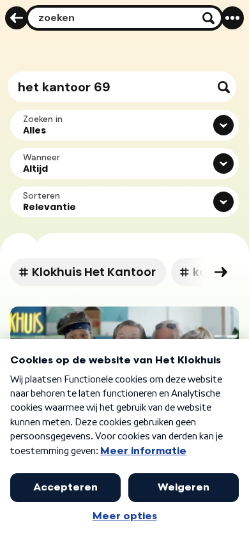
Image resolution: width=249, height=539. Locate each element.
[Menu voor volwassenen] (232, 17)
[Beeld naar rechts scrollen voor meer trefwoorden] (221, 272)
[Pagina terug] (16, 17)
